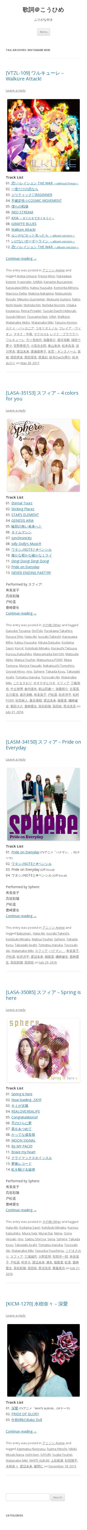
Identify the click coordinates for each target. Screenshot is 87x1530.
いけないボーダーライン (43, 241)
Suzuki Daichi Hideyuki (59, 311)
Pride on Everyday (25, 567)
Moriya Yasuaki (30, 665)
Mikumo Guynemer (31, 299)
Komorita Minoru (66, 287)
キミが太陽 (19, 1105)
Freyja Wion (46, 276)
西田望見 (30, 357)
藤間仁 (38, 1466)
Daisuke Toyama (18, 631)
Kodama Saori (29, 1227)
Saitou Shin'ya (35, 1239)
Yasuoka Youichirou (49, 1250)
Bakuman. (24, 933)
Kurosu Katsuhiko (19, 654)
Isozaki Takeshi (49, 636)
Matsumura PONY (50, 660)
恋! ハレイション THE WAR (45, 183)
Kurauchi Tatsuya (64, 648)
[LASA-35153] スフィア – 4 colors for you (42, 396)
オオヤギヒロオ (44, 683)
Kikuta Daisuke (49, 642)
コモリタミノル (47, 328)
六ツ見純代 (34, 340)
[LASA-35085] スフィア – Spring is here (43, 995)
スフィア (63, 683)
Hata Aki (31, 636)
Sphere (39, 671)
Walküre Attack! (23, 229)
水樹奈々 (12, 1466)
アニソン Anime (53, 270)
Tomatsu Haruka (27, 677)
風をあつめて (21, 1128)
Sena (51, 1239)
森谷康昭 (35, 700)
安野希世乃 (21, 345)
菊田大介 (16, 706)
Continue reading (21, 258)
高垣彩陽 (44, 706)
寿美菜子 (40, 694)
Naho (76, 299)
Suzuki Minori (16, 316)
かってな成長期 (23, 1134)
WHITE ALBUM (39, 1460)
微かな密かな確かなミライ (31, 555)
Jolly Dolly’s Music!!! (26, 543)
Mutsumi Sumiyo (59, 299)
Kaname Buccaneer (58, 282)
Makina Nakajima (41, 293)
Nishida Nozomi (53, 305)
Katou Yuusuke (41, 287)
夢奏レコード (21, 1163)
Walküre (64, 316)
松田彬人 (21, 700)
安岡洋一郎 (60, 1256)
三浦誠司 (30, 1256)
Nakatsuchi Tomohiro (58, 665)
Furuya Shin (14, 636)
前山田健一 (46, 689)
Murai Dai (46, 1233)
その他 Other (51, 625)
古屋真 (74, 689)
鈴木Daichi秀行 (60, 357)
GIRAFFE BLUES (23, 223)
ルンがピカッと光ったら (43, 235)
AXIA (32, 218)
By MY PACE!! (21, 1146)
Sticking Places (22, 509)
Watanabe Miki (42, 322)
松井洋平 (65, 694)
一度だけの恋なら (24, 189)
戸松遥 (52, 694)
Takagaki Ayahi (26, 945)
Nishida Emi (32, 305)
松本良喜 (68, 345)
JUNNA (37, 282)
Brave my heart (23, 1152)
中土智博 (16, 689)
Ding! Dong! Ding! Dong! (30, 561)
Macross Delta (16, 293)
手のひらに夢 (21, 1123)
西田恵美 (16, 357)
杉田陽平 (71, 1460)
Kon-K (19, 648)
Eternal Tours (21, 503)
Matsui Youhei (24, 660)
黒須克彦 (69, 706)
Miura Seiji (29, 1233)
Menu (43, 32)
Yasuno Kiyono (66, 322)
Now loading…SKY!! (26, 1099)
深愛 (14, 1408)
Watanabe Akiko (18, 322)
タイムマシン (21, 532)
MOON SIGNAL (23, 1140)
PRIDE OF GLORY (25, 1414)
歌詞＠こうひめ (43, 9)
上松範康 (57, 1460)
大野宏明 (44, 1256)
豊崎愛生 (30, 706)
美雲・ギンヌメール (62, 351)
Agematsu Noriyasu (31, 1449)
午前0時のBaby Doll (26, 1419)
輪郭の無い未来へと (26, 526)
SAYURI (45, 1454)
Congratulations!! (24, 1117)
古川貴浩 (12, 694)
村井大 (26, 1262)
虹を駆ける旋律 (23, 1169)
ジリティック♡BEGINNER (31, 194)
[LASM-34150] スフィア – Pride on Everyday (43, 745)
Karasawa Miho (17, 287)
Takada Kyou (55, 671)
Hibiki (73, 1449)
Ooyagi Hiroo (15, 671)
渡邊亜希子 (38, 351)
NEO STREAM (22, 212)
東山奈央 (54, 345)
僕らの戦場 (19, 206)
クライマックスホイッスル (31, 1157)
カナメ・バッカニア (20, 328)
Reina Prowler (31, 311)
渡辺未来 (23, 351)
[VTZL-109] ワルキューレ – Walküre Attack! (35, 76)
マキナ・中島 (23, 334)
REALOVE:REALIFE (25, 1111)
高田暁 (57, 706)
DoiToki (37, 631)
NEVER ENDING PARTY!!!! (31, 572)
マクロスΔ (41, 334)
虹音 (68, 1262)
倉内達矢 (30, 689)
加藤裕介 (49, 340)
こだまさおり (22, 683)
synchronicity (21, 538)
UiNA (52, 316)
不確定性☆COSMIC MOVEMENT (36, 200)
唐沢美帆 (63, 340)
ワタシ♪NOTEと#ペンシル (31, 549)
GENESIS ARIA (22, 520)
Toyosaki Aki (50, 677)
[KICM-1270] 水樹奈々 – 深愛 (37, 1303)
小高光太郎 (38, 345)
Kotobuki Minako (37, 648)
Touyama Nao (37, 316)
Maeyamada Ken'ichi (48, 654)
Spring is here (21, 1094)
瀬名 (49, 1262)
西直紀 (43, 357)
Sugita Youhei (62, 1454)
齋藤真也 (58, 1268)
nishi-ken (32, 1454)
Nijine (58, 1233)
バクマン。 (57, 951)
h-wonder (24, 282)
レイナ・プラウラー (64, 334)
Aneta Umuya (26, 276)
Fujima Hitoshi (57, 1449)
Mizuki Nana (15, 1454)
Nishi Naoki (14, 305)
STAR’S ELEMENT (25, 514)
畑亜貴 (62, 700)
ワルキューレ (15, 340)
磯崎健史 (62, 956)
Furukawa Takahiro (58, 631)
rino (29, 671)
